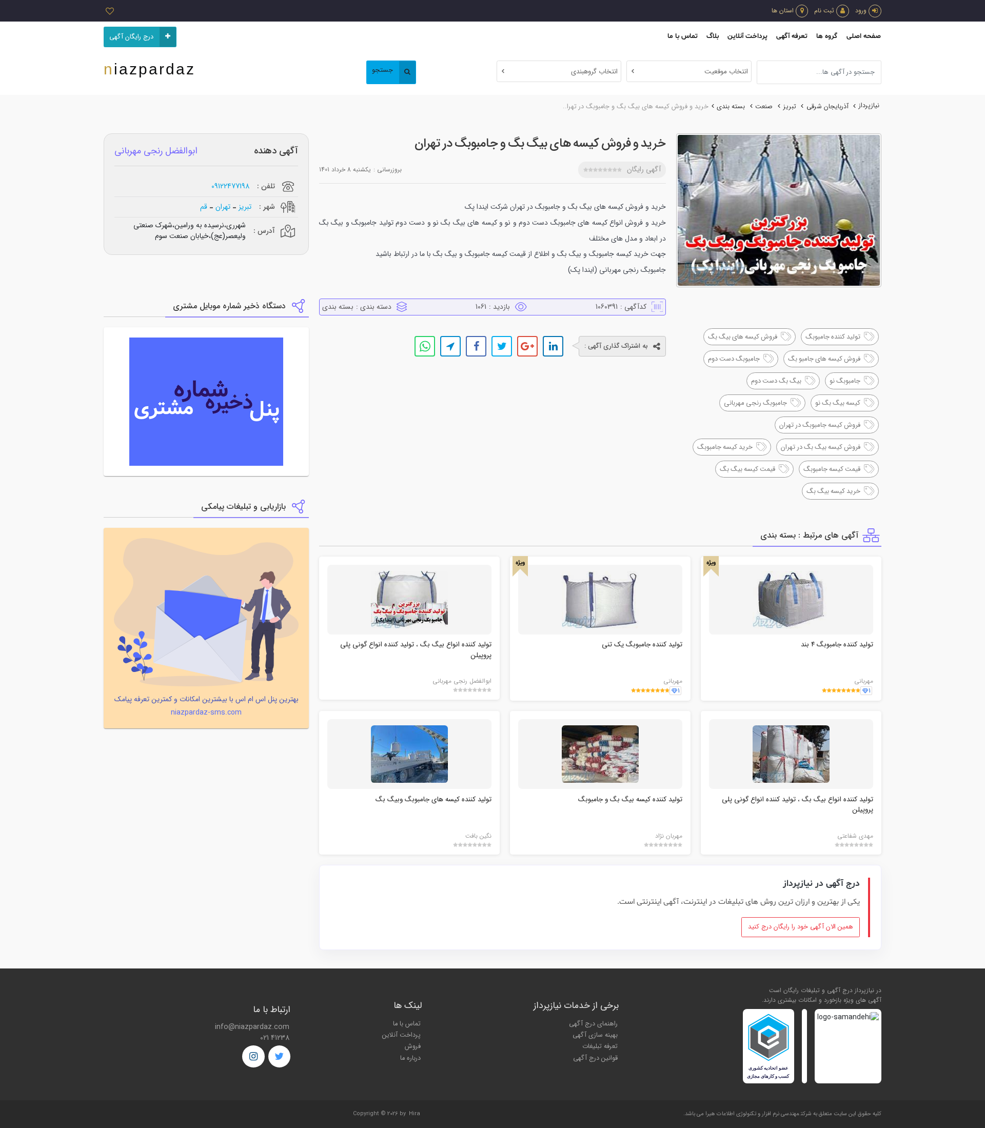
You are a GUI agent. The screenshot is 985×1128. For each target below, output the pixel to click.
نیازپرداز (869, 106)
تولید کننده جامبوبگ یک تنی (642, 644)
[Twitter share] (501, 346)
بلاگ (712, 36)
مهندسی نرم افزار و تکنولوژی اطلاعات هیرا (752, 1114)
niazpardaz (149, 69)
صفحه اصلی (863, 36)
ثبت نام (824, 10)
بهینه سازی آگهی (595, 1035)
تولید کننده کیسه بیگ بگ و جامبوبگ (630, 799)
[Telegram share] (450, 346)
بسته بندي (731, 107)
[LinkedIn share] (553, 346)
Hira (414, 1114)
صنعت (764, 107)
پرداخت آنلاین (747, 36)
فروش (413, 1046)
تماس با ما (682, 36)
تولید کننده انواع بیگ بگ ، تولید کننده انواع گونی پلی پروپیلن (415, 649)
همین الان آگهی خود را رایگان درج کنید (800, 927)
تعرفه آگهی (791, 36)
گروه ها (826, 36)
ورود (860, 10)
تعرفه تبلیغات (600, 1046)
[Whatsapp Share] (425, 346)
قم (203, 207)
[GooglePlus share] (527, 346)
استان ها (783, 10)
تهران (222, 207)
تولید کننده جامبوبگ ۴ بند (837, 644)
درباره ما (410, 1058)
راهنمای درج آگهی (593, 1024)
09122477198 (230, 186)
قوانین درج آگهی (595, 1058)
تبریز (789, 107)
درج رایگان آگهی (131, 37)
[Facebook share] (476, 346)
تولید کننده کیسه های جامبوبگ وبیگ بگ (433, 799)
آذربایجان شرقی (827, 107)
